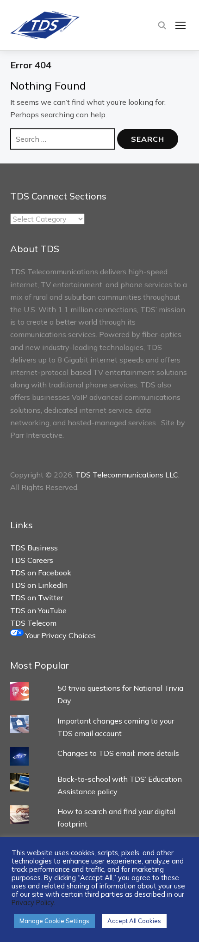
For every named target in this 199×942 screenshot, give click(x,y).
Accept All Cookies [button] (134, 920)
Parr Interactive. (37, 435)
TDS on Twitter (36, 597)
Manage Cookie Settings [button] (54, 920)
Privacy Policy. (33, 902)
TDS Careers (31, 560)
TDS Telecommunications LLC (126, 474)
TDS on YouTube (38, 610)
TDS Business (34, 547)
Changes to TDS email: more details (118, 753)
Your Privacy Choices (60, 635)
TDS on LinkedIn (39, 585)
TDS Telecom (33, 623)
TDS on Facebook (40, 572)
